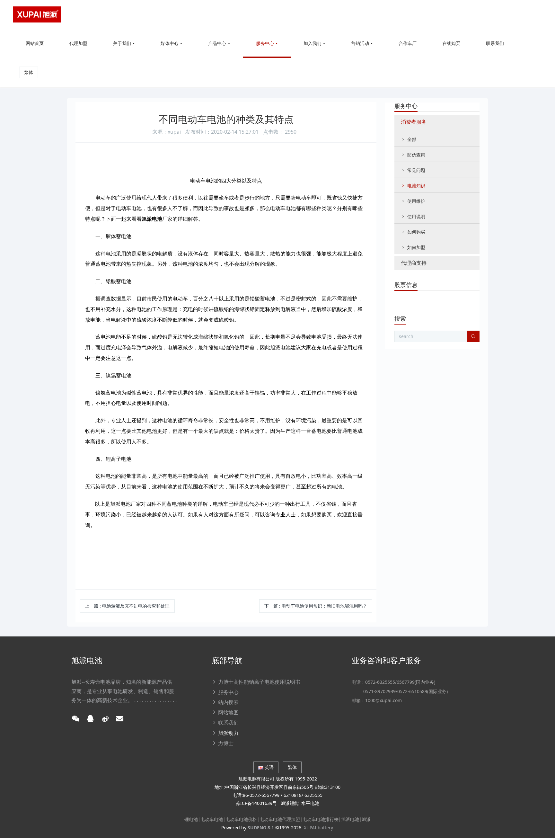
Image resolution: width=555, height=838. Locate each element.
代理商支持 (414, 262)
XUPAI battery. (319, 828)
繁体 (28, 72)
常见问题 (416, 170)
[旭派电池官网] (37, 14)
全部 (411, 139)
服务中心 (406, 106)
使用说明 (416, 216)
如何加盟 (416, 247)
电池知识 (416, 186)
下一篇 (315, 606)
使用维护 (416, 201)
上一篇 (127, 606)
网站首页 (35, 43)
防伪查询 (416, 155)
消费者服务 (414, 121)
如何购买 (416, 232)
